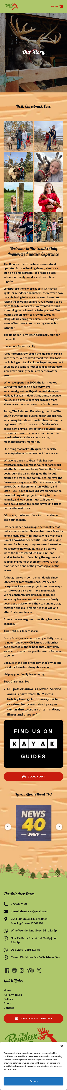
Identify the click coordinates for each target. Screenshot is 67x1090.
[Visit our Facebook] (7, 970)
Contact (9, 1007)
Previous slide (8, 827)
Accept (33, 1081)
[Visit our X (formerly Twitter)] (39, 970)
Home (7, 990)
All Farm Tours (13, 994)
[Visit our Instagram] (22, 970)
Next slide (59, 827)
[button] (61, 1046)
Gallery (8, 999)
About (7, 1003)
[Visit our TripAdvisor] (30, 970)
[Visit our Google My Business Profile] (14, 970)
